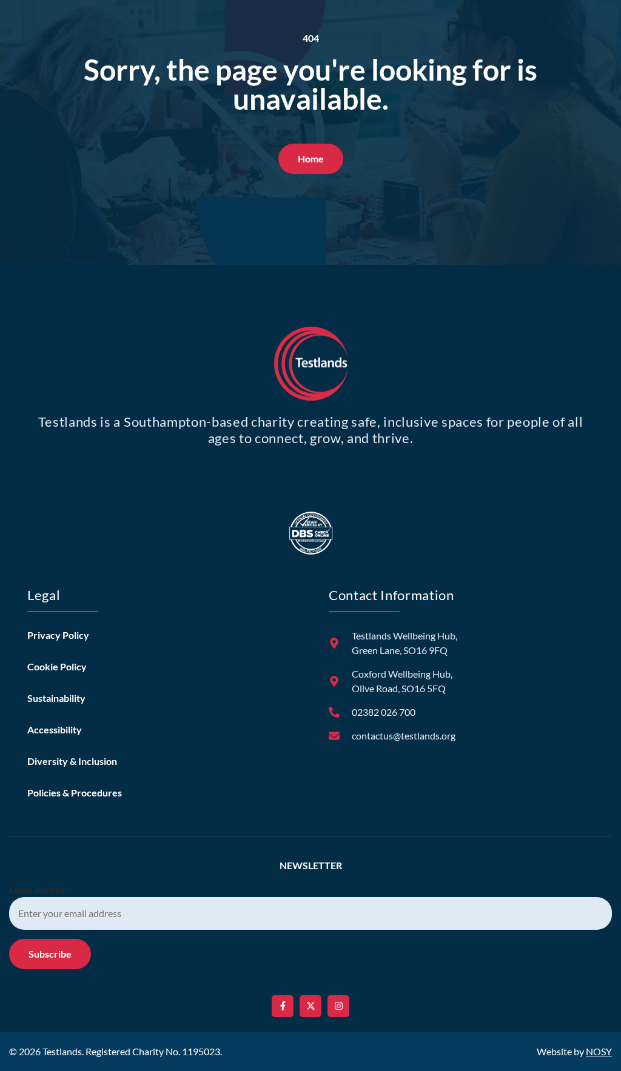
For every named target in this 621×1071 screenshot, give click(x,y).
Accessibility (54, 729)
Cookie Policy (57, 666)
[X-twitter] (310, 1006)
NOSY (599, 1051)
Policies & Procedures (74, 792)
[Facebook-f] (283, 1006)
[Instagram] (338, 1006)
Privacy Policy (58, 635)
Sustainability (56, 698)
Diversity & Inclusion (72, 761)
